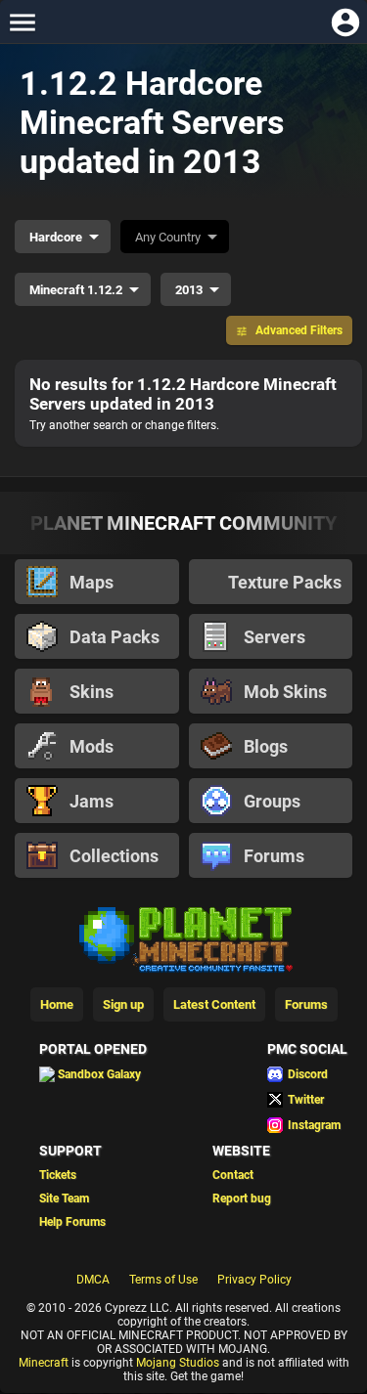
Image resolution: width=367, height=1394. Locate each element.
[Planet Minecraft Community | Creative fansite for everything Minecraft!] (184, 937)
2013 (189, 290)
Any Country (168, 237)
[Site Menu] (22, 22)
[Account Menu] (345, 22)
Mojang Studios (177, 1363)
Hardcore (55, 237)
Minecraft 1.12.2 (75, 290)
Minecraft (44, 1363)
